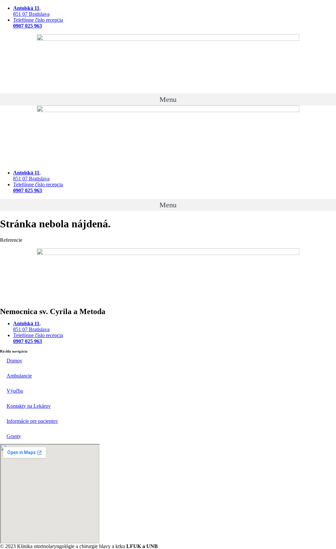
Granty (14, 436)
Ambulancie (19, 375)
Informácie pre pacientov (32, 421)
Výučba (15, 391)
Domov (14, 360)
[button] (168, 99)
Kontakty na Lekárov (29, 406)
